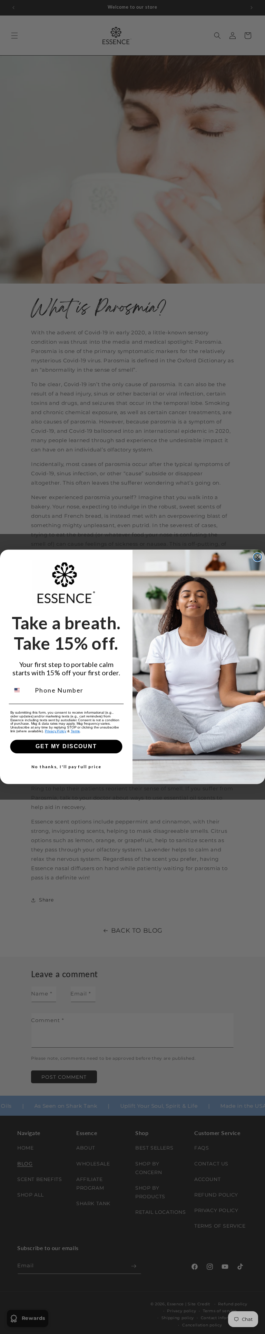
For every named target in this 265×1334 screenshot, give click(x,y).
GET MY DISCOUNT (66, 747)
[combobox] (21, 690)
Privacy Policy (55, 731)
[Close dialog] (258, 557)
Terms (75, 731)
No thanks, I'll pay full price (66, 767)
